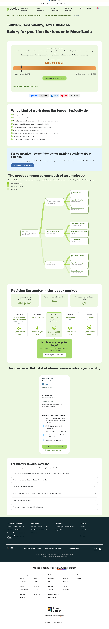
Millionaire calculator (13, 530)
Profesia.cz (23, 584)
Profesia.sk (23, 581)
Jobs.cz (22, 578)
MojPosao (65, 578)
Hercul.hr (65, 586)
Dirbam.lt (50, 586)
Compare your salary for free (54, 78)
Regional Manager (77, 271)
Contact (82, 527)
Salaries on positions (24, 9)
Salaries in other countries (15, 527)
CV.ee (50, 584)
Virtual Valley (66, 589)
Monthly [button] (90, 8)
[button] (98, 8)
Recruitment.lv (52, 597)
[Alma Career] (54, 609)
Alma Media (61, 556)
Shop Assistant (76, 192)
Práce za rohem (24, 592)
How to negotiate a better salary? (23, 500)
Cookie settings (74, 549)
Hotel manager (76, 239)
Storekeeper (50, 263)
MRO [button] (82, 8)
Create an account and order (54, 447)
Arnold (35, 578)
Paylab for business (68, 9)
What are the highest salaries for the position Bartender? (30, 480)
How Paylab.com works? (39, 530)
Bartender (25, 231)
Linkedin (82, 533)
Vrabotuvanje (66, 584)
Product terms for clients (39, 527)
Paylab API (59, 530)
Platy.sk (36, 592)
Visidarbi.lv (51, 589)
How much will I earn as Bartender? (23, 487)
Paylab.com (37, 594)
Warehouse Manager (77, 255)
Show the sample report (53, 450)
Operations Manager (78, 223)
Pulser (64, 592)
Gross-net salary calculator (16, 533)
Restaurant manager (53, 231)
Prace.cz (22, 586)
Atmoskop (22, 594)
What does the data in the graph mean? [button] (25, 86)
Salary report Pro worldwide (65, 527)
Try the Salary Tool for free (22, 165)
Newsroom (83, 536)
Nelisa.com (22, 597)
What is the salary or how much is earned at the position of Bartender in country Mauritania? (41, 473)
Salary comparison (55, 9)
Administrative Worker (78, 200)
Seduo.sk (36, 586)
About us (34, 533)
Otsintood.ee (52, 592)
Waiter (48, 200)
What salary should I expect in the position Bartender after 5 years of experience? (37, 493)
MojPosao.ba (66, 581)
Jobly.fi (79, 578)
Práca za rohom (24, 589)
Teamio (36, 581)
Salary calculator (40, 9)
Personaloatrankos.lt (53, 594)
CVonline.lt (51, 578)
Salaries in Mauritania (29, 15)
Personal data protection (53, 549)
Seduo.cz (36, 584)
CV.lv (49, 581)
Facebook (83, 530)
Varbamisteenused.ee (54, 600)
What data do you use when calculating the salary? (28, 507)
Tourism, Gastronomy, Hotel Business (57, 15)
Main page (10, 15)
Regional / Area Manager (79, 231)
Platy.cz (36, 589)
